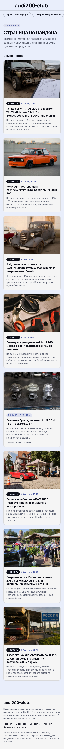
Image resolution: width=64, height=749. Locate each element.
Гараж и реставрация (17, 14)
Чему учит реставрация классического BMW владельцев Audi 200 (31, 190)
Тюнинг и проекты (19, 415)
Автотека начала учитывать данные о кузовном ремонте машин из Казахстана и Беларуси (31, 658)
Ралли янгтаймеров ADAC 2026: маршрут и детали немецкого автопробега (27, 502)
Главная (7, 724)
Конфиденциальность (15, 727)
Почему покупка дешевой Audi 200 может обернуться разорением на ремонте (29, 345)
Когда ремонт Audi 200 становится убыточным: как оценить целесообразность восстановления (30, 112)
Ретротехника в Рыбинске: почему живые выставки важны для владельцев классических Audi (29, 580)
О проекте (21, 724)
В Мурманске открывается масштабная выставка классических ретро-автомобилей (30, 267)
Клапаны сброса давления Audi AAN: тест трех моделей (30, 421)
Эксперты (35, 724)
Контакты (49, 724)
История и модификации (48, 14)
